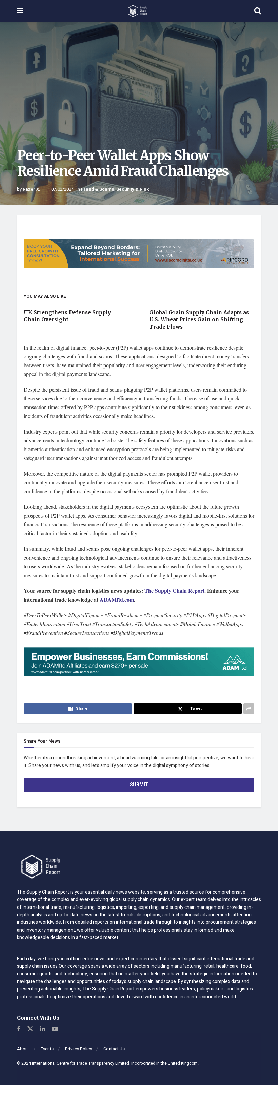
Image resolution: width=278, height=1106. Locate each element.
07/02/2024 (62, 189)
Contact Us (114, 1049)
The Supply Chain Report (174, 590)
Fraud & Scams (97, 189)
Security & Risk (132, 189)
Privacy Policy (78, 1049)
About (23, 1049)
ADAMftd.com (117, 599)
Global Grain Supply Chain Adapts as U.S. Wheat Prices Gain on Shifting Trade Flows (199, 319)
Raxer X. (31, 189)
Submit (139, 784)
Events (47, 1049)
